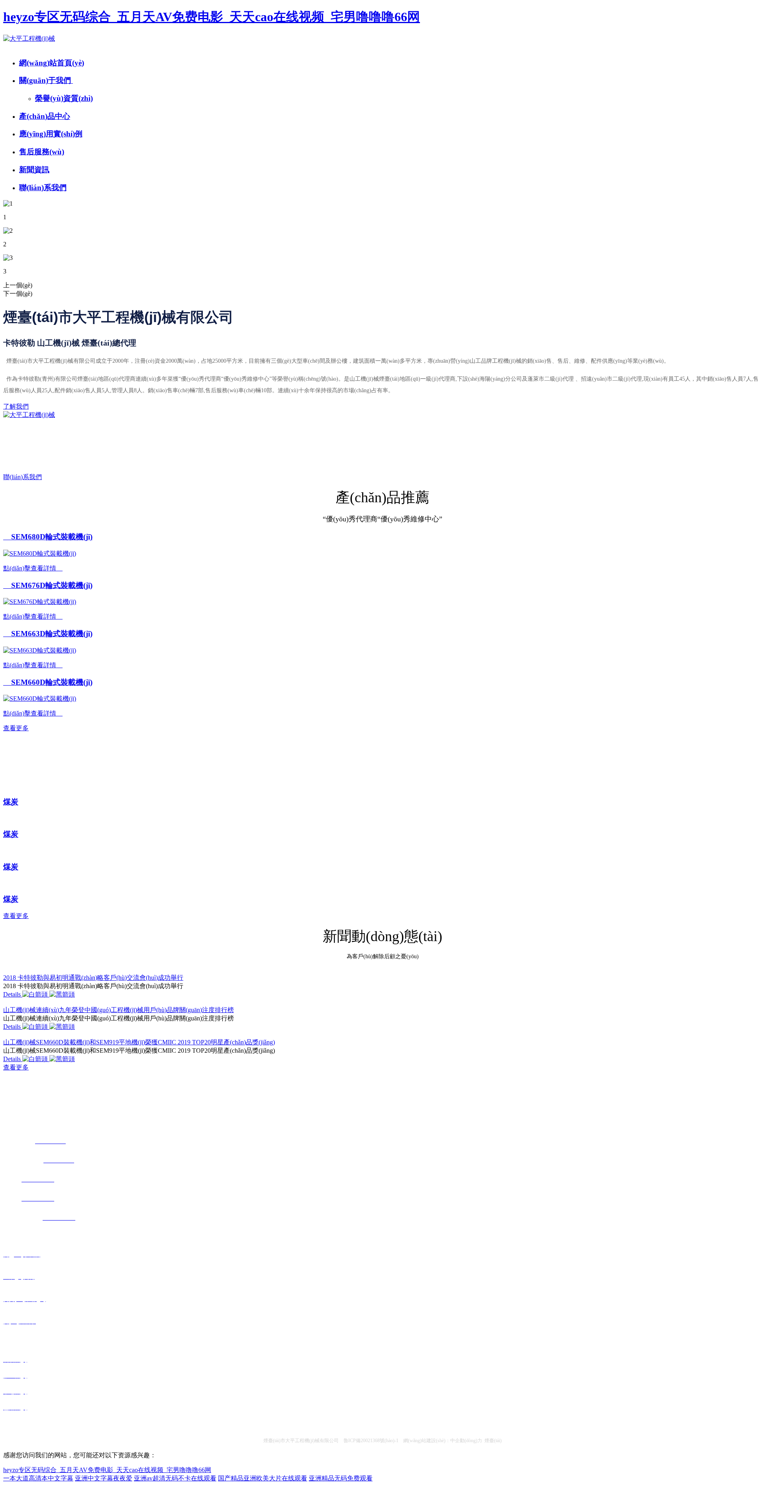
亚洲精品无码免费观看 (341, 1478)
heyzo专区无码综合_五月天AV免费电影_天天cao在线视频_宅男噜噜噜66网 (211, 17)
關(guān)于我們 (46, 80)
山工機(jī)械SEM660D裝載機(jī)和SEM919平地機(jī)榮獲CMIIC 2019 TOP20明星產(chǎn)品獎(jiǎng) (139, 1042)
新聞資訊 (34, 169)
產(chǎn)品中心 (44, 116)
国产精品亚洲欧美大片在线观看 (262, 1478)
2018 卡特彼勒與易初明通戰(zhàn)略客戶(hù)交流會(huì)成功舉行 (93, 977)
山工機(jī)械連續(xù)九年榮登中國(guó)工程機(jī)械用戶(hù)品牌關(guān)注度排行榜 (118, 1009)
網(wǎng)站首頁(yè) (51, 63)
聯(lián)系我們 (43, 187)
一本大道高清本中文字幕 (38, 1478)
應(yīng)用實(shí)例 (50, 134)
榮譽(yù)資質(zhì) (64, 98)
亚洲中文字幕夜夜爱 (103, 1478)
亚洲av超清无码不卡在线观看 (175, 1478)
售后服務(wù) (41, 151)
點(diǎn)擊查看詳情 (33, 568)
